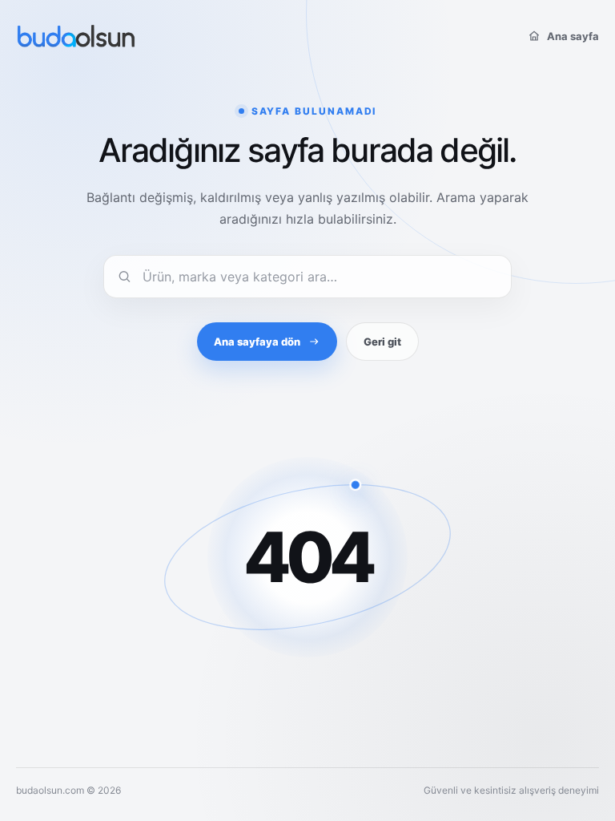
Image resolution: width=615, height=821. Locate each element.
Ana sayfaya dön (257, 341)
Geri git (382, 341)
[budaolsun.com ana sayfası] (76, 36)
